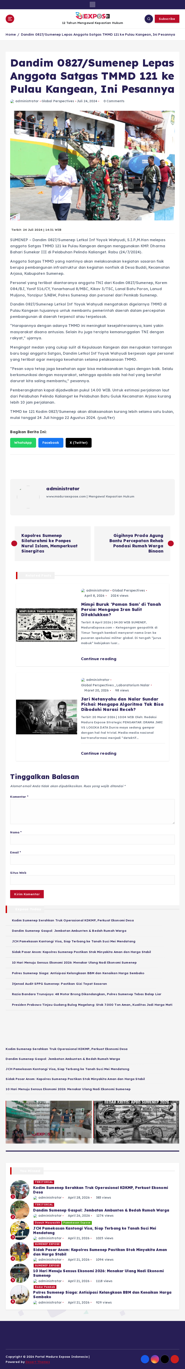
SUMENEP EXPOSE (47, 1244)
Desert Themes (37, 1362)
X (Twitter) (79, 443)
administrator (27, 101)
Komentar (19, 796)
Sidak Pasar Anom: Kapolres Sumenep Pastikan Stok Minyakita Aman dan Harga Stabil (81, 952)
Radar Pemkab (45, 1287)
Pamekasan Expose (77, 1222)
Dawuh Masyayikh (47, 1222)
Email (15, 852)
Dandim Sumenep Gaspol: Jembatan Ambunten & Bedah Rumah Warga (69, 930)
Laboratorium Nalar (133, 685)
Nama (16, 832)
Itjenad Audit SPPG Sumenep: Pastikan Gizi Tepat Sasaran (59, 983)
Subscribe (167, 19)
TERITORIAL (44, 1182)
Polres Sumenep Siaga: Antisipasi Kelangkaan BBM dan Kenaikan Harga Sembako (78, 973)
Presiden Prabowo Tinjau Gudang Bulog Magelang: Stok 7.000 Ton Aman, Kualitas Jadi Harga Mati (92, 1004)
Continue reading (99, 658)
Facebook (50, 443)
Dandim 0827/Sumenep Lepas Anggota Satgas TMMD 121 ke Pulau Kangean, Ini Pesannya (98, 34)
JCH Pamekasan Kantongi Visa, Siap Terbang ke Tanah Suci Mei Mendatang (73, 941)
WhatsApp (23, 443)
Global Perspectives (58, 101)
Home (11, 34)
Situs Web (18, 872)
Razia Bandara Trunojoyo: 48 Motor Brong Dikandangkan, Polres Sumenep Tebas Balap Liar (86, 994)
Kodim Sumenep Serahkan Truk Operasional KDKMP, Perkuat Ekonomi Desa (73, 920)
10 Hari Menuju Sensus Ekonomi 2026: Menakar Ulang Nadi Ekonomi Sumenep (74, 962)
